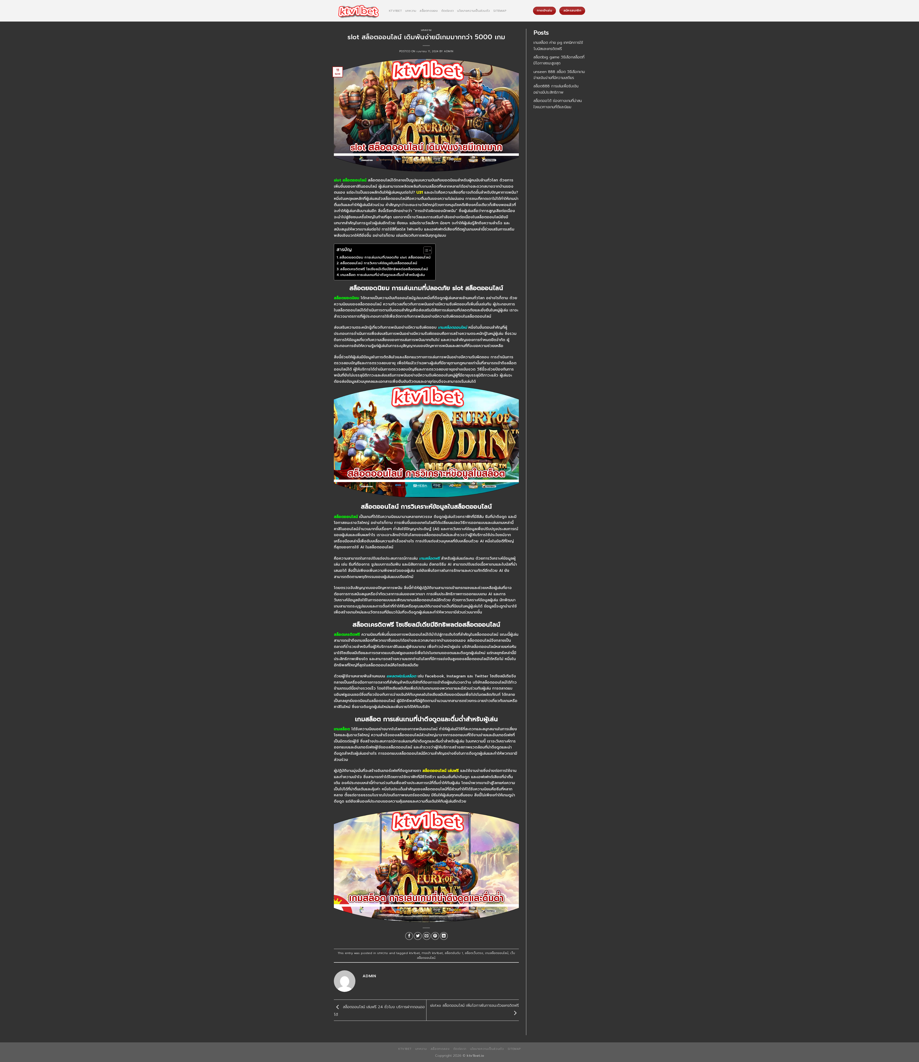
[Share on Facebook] (409, 936)
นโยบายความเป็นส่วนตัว (473, 10)
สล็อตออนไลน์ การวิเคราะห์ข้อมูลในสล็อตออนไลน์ (378, 263)
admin (449, 51)
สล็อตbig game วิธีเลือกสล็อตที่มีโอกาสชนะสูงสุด (558, 60)
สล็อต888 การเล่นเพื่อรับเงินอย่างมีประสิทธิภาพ (555, 89)
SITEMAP (499, 10)
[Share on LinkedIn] (444, 936)
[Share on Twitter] (418, 936)
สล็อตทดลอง (429, 10)
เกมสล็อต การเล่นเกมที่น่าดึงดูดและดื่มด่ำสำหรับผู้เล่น (382, 274)
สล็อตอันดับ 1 (454, 953)
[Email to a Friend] (427, 936)
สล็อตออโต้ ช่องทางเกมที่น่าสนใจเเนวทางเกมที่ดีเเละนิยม (557, 104)
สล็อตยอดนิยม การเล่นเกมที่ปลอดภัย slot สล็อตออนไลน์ (385, 257)
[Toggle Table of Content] (425, 250)
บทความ (410, 10)
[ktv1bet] (358, 11)
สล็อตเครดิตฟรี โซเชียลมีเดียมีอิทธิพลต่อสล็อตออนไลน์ (384, 269)
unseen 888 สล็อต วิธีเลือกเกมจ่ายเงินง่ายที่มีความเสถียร (559, 75)
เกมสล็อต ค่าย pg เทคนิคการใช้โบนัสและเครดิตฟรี (558, 46)
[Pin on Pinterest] (435, 936)
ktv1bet (395, 10)
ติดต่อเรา (447, 10)
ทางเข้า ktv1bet (432, 953)
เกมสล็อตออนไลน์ (496, 953)
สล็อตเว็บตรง (474, 953)
